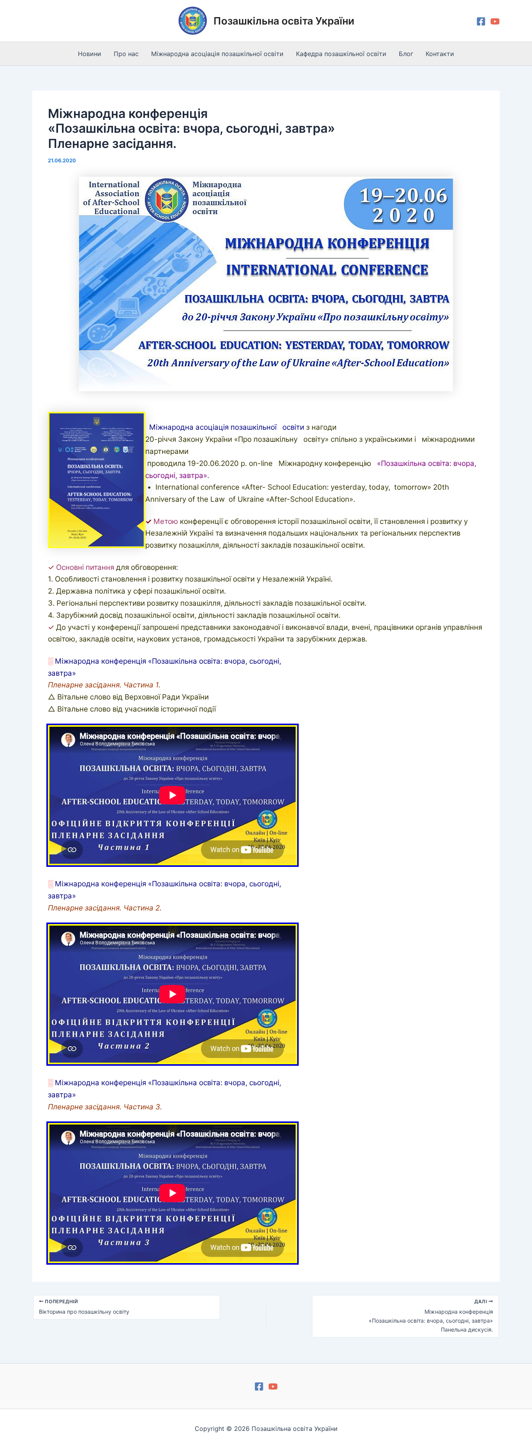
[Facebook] (481, 21)
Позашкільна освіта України (283, 21)
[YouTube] (495, 21)
